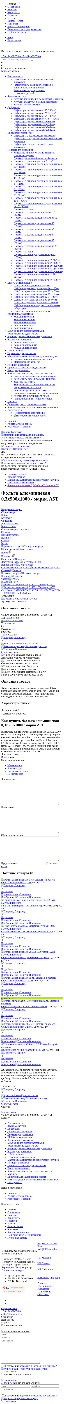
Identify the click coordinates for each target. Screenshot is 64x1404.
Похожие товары (10, 573)
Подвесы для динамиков (20, 1134)
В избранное (8, 897)
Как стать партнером (18, 26)
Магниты (12, 1174)
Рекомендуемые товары (19, 423)
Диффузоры (13, 1128)
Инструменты (14, 1182)
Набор (5, 552)
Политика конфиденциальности (24, 29)
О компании (14, 6)
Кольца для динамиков (19, 1151)
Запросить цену (29, 1398)
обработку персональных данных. (38, 1366)
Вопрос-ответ (8, 564)
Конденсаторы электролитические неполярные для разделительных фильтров (36, 391)
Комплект (6, 556)
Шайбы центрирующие (19, 1137)
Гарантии (12, 15)
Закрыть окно (8, 1112)
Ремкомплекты (15, 1123)
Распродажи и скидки (19, 426)
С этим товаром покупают (15, 567)
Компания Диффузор (48, 1277)
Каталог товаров (10, 71)
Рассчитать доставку (36, 646)
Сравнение (25, 894)
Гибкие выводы (15, 1154)
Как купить (13, 12)
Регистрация (14, 40)
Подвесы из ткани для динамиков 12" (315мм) (38, 268)
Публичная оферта (17, 32)
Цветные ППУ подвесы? (14, 449)
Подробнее (7, 891)
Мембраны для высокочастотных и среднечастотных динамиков (26, 1144)
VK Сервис (43, 1263)
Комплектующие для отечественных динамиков (32, 1179)
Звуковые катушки (17, 1126)
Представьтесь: (9, 863)
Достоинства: (8, 779)
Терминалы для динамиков (21, 1157)
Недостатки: (7, 807)
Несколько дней (15, 773)
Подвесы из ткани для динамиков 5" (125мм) (37, 260)
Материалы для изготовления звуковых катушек (33, 1159)
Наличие (6, 576)
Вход (10, 37)
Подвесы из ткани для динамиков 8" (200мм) (37, 280)
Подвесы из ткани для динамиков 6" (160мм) (37, 263)
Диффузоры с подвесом (19, 1131)
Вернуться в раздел (11, 546)
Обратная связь (9, 1308)
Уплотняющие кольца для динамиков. (21, 437)
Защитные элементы (24, 381)
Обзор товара (8, 549)
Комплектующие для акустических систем (30, 1171)
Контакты (12, 23)
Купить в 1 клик (29, 643)
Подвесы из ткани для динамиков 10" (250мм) (38, 265)
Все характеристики (12, 620)
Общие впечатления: (12, 835)
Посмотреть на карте (13, 1270)
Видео (5, 581)
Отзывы (5, 570)
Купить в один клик (36, 1368)
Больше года (14, 768)
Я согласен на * (30, 1366)
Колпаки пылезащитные (20, 1140)
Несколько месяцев (17, 771)
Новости (12, 9)
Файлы (5, 578)
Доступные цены (10, 562)
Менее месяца (14, 765)
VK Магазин (44, 1257)
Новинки (12, 421)
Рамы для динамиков (18, 1168)
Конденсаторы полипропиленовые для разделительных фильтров (34, 386)
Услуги (11, 18)
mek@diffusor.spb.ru (47, 1249)
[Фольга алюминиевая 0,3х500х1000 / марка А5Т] (28, 584)
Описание (7, 559)
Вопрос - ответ (15, 20)
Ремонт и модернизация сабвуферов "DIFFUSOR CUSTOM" (45, 1289)
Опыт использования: (12, 760)
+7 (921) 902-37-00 (47, 1243)
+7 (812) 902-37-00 (11, 1311)
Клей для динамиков (18, 1162)
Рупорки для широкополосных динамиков (29, 1148)
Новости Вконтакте (11, 432)
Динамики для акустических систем (26, 1176)
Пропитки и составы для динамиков (26, 1165)
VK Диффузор (45, 1269)
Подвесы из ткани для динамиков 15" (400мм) (38, 271)
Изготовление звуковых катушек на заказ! (23, 463)
